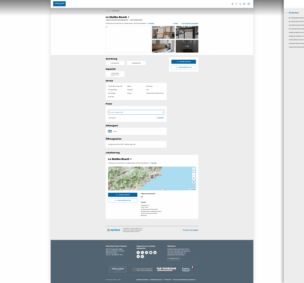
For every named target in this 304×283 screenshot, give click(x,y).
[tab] (134, 112)
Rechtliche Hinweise (142, 279)
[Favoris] (236, 4)
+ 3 (187, 46)
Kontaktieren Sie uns (156, 279)
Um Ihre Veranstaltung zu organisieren (184, 279)
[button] (240, 4)
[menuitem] (59, 3)
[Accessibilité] (232, 4)
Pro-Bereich (167, 279)
